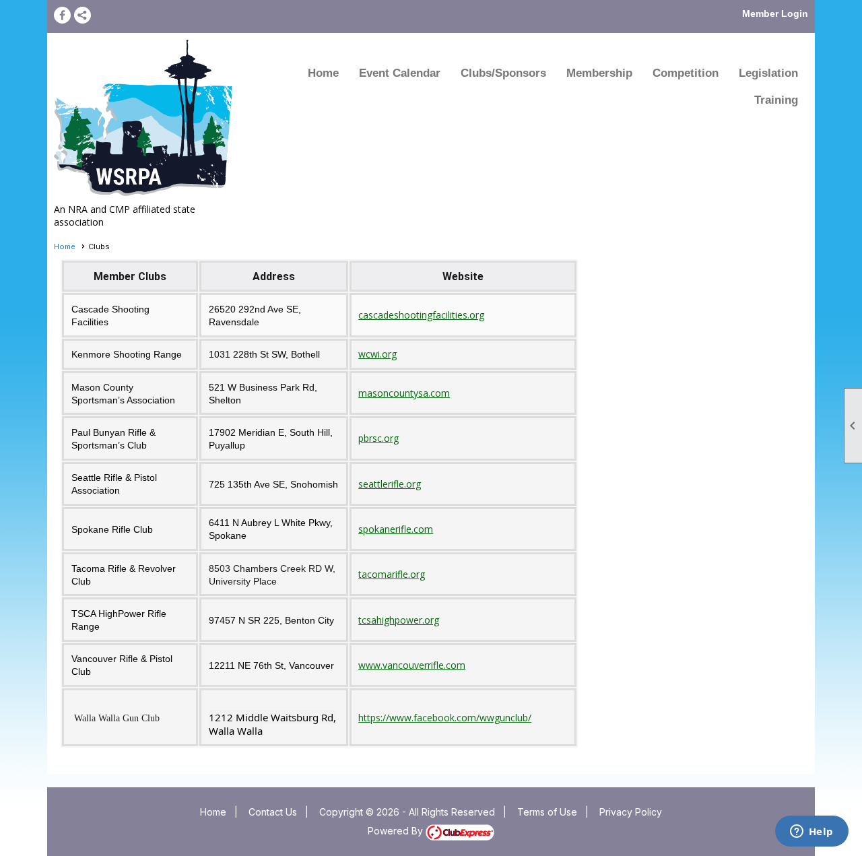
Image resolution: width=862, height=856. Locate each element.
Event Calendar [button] (399, 73)
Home (323, 73)
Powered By (397, 830)
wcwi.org (377, 354)
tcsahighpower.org (398, 620)
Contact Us (272, 812)
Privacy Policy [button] (630, 812)
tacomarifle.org (391, 574)
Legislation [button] (768, 73)
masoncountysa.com (404, 393)
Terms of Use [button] (547, 812)
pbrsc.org (378, 438)
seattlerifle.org (389, 484)
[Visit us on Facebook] (62, 15)
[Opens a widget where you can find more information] (811, 832)
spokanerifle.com (395, 529)
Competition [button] (686, 73)
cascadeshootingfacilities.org (421, 314)
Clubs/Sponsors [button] (503, 73)
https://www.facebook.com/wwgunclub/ (444, 717)
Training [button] (776, 100)
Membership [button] (599, 73)
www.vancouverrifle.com (411, 665)
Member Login (775, 13)
